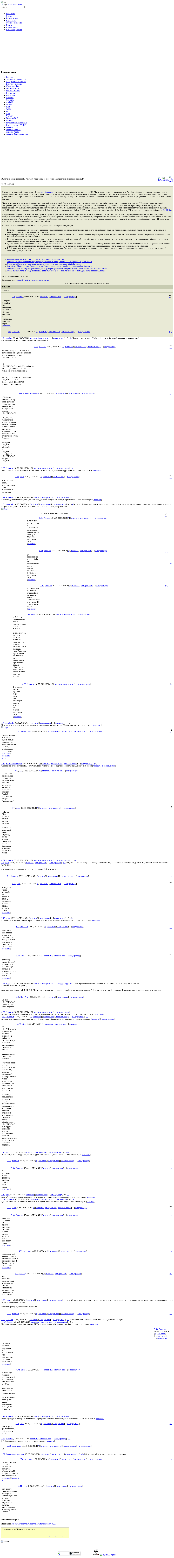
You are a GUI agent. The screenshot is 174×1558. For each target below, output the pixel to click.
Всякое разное (12, 18)
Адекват (47, 518)
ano (7, 1152)
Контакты (10, 14)
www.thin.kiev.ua (15, 4)
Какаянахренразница (15, 1454)
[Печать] (166, 180)
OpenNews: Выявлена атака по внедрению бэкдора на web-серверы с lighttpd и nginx (44, 264)
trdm (8, 1300)
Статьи (9, 16)
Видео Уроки (12, 27)
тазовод (22, 1273)
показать (7, 326)
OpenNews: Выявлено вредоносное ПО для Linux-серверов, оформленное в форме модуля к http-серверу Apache (56, 271)
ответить (44, 297)
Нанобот (24, 926)
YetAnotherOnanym (14, 763)
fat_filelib (167, 210)
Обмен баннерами (14, 23)
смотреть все (55, 297)
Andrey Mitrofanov (31, 393)
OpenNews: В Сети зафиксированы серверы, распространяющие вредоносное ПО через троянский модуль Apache (56, 268)
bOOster (9, 1320)
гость (14, 1208)
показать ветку (68, 331)
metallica (8, 338)
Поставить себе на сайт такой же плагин (58, 1536)
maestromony (26, 731)
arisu (22, 476)
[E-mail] (171, 181)
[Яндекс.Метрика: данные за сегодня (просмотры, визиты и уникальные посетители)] (108, 1555)
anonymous (16, 1446)
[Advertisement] (87, 50)
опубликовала (47, 192)
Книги (9, 25)
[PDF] (160, 180)
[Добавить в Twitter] (5, 1533)
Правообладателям (14, 30)
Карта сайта (11, 20)
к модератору (70, 297)
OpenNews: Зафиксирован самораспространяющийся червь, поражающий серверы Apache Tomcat (49, 262)
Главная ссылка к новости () (36, 259)
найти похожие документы (37, 280)
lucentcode (9, 504)
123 (20, 771)
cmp (7, 1195)
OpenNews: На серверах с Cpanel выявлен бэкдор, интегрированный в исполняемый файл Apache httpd (52, 266)
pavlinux (42, 346)
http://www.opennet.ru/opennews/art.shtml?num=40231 (33, 1524)
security (20, 280)
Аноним (19, 297)
